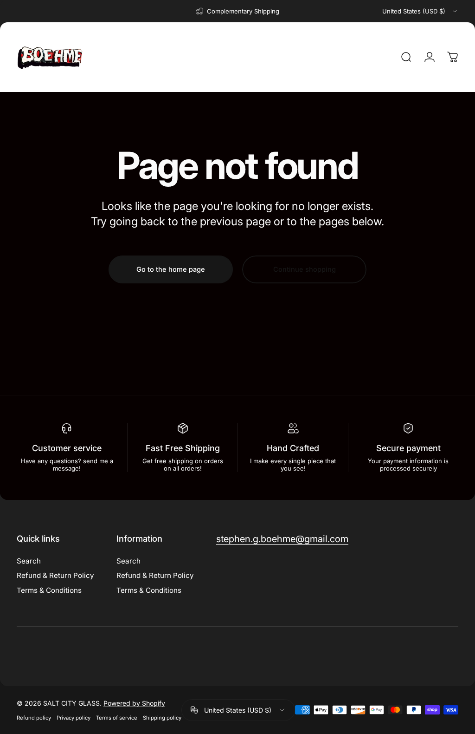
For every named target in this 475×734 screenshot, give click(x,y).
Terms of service (116, 717)
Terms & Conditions (49, 590)
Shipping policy (162, 717)
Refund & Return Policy (55, 575)
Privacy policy (73, 717)
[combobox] (420, 11)
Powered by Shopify (134, 703)
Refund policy (34, 717)
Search (29, 561)
